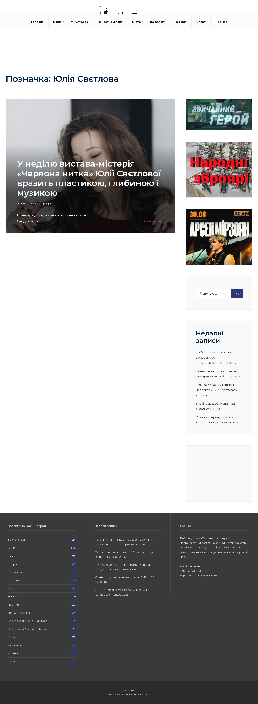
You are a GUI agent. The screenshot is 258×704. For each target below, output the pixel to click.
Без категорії (16, 539)
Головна (37, 22)
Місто (136, 22)
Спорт (201, 22)
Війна (57, 22)
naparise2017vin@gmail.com (198, 575)
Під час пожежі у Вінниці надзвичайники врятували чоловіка (217, 390)
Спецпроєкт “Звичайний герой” (29, 620)
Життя (12, 555)
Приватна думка (110, 22)
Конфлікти (158, 22)
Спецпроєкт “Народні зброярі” (28, 628)
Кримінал (14, 580)
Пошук (237, 293)
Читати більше (152, 221)
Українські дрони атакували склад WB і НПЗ (124, 577)
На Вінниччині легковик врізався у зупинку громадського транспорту (216, 358)
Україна (13, 653)
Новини (35, 203)
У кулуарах (79, 22)
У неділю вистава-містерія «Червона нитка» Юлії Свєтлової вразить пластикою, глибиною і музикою (89, 178)
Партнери (45, 203)
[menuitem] (57, 21)
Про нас (221, 22)
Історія (181, 22)
